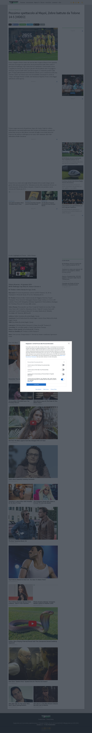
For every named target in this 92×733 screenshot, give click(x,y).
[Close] (69, 343)
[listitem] (46, 362)
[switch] (62, 365)
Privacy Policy (54, 389)
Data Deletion (38, 389)
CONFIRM (36, 384)
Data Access (46, 389)
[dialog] (46, 366)
